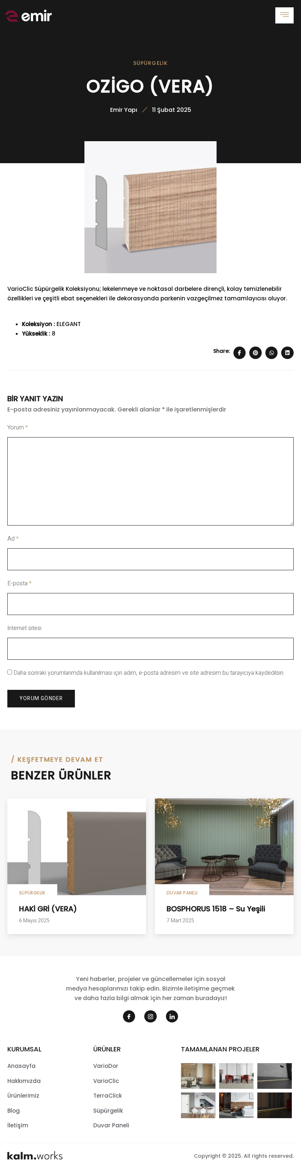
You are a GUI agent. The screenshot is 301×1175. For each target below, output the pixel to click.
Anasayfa (21, 1066)
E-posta (19, 583)
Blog (13, 1110)
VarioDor (105, 1066)
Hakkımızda (24, 1081)
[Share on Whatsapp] (271, 353)
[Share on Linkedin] (287, 353)
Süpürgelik (150, 63)
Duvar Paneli (182, 893)
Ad (13, 538)
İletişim (17, 1125)
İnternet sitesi (24, 628)
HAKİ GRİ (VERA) (48, 909)
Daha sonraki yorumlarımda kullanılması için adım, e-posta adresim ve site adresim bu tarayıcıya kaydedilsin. (149, 673)
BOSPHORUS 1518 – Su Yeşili (216, 909)
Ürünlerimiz (23, 1095)
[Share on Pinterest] (255, 353)
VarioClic (106, 1081)
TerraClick (107, 1095)
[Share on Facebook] (239, 353)
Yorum (17, 427)
